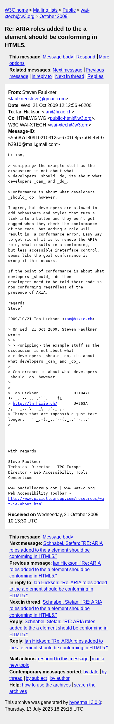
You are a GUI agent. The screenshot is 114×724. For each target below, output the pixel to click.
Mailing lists (45, 10)
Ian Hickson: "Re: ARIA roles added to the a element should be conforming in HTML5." (55, 570)
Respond (85, 56)
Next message (67, 69)
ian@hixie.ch (58, 111)
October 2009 (53, 16)
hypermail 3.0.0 (85, 702)
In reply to (42, 76)
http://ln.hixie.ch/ (35, 403)
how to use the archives (46, 684)
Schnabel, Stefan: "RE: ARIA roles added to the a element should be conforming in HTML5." (56, 550)
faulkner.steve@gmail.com (38, 98)
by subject (36, 678)
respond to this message (63, 658)
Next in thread (69, 76)
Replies (95, 76)
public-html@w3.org (70, 118)
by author (60, 678)
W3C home (16, 10)
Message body (58, 56)
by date (91, 671)
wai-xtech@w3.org (69, 124)
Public (69, 10)
